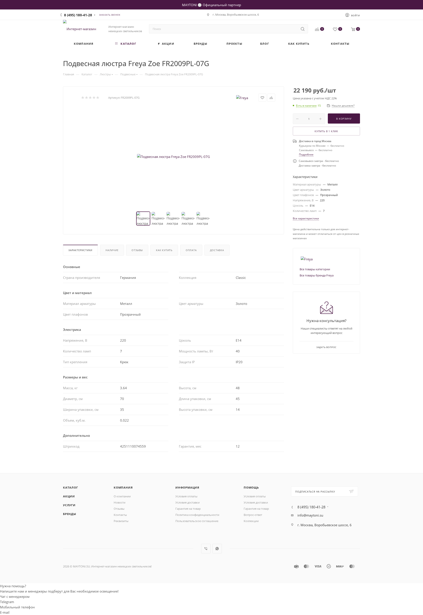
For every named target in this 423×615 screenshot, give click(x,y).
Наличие (112, 250)
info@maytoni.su (310, 515)
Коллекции (251, 521)
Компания (123, 487)
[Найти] (302, 28)
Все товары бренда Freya (317, 275)
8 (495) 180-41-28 (78, 15)
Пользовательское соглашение (196, 521)
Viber (206, 548)
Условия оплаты (186, 496)
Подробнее (306, 154)
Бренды (69, 514)
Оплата (191, 250)
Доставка (217, 250)
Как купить (164, 250)
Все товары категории (315, 269)
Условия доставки (187, 502)
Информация (187, 487)
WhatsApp (217, 548)
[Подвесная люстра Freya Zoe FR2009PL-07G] (173, 156)
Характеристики (80, 250)
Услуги (69, 505)
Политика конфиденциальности (197, 515)
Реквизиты (121, 521)
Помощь (251, 487)
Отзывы (137, 250)
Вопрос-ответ (253, 515)
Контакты (120, 515)
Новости (119, 502)
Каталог (70, 487)
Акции (69, 496)
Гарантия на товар (188, 509)
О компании (122, 496)
